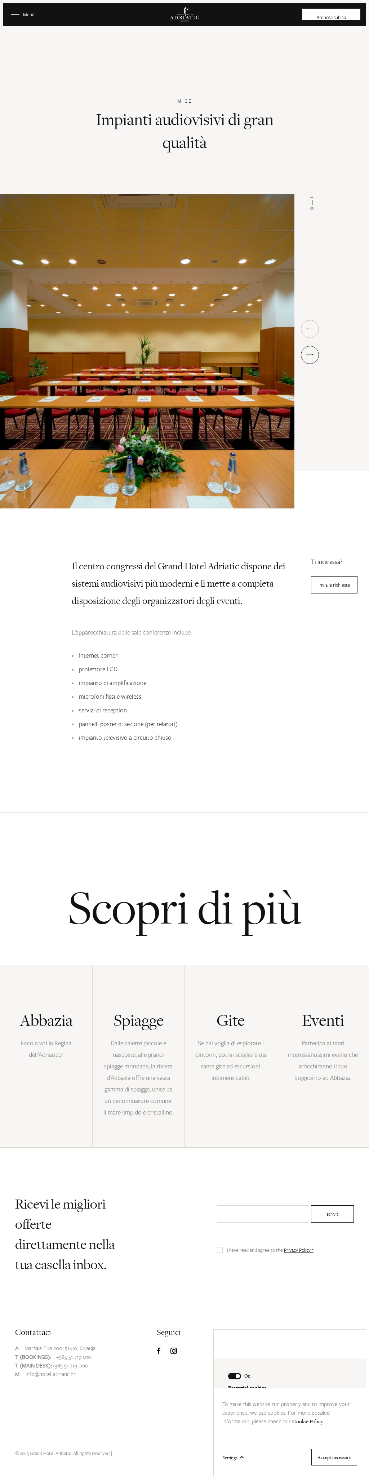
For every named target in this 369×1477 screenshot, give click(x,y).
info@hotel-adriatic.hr (51, 1374)
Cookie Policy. (308, 1421)
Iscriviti (332, 1214)
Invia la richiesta (334, 585)
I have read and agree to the (270, 1250)
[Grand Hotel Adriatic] (184, 14)
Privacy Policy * (299, 1250)
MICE (184, 101)
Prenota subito (331, 17)
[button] (310, 355)
